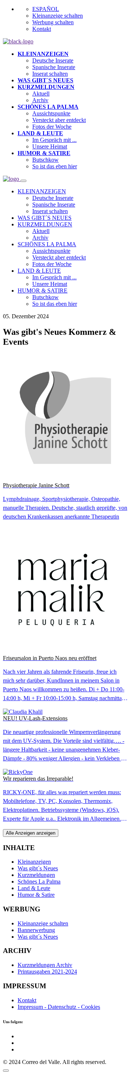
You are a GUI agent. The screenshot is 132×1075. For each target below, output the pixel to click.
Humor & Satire (36, 895)
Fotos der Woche (52, 126)
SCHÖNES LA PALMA (47, 244)
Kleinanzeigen (34, 862)
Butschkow (45, 160)
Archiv (40, 100)
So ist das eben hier (54, 166)
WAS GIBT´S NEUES (45, 218)
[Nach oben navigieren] (6, 1070)
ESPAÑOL (45, 9)
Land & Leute (34, 888)
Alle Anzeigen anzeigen (30, 833)
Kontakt (41, 29)
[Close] (23, 181)
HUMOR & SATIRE (42, 290)
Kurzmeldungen (36, 875)
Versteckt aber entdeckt (59, 120)
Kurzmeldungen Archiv (45, 965)
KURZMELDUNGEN (45, 224)
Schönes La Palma (39, 881)
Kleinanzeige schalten (57, 15)
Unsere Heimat (49, 146)
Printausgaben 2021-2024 (47, 971)
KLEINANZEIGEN (42, 191)
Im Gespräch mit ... (54, 140)
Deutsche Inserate (52, 60)
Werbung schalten (53, 22)
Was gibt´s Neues (38, 868)
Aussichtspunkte (51, 113)
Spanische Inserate (53, 67)
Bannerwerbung (36, 930)
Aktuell (41, 93)
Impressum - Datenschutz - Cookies (59, 1007)
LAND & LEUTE (39, 271)
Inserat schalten (50, 74)
